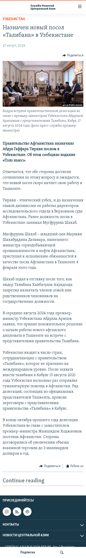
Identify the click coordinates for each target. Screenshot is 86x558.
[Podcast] (27, 511)
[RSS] (17, 511)
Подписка (27, 552)
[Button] (73, 55)
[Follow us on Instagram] (7, 511)
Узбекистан (14, 19)
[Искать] (61, 552)
